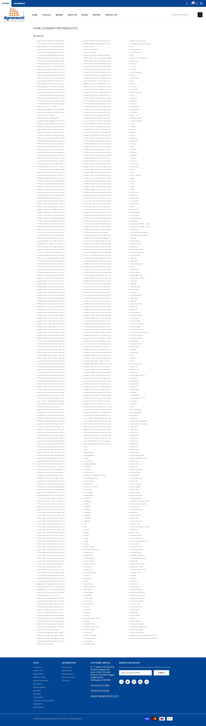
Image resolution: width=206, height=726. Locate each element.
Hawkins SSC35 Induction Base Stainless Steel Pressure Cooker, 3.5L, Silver (109, 318)
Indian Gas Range (136, 630)
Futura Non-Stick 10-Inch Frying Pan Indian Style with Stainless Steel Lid (109, 207)
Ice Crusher (87, 632)
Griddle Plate (134, 610)
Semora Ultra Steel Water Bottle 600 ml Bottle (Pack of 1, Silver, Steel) (107, 64)
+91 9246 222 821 (99, 690)
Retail (6, 3)
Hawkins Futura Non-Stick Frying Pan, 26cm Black (101, 221)
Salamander (134, 530)
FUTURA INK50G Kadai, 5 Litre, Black (96, 232)
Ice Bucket (87, 612)
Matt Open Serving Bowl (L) (139, 232)
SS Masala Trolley (136, 547)
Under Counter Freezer (137, 595)
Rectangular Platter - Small (140, 227)
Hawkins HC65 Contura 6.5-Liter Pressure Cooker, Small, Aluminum (106, 147)
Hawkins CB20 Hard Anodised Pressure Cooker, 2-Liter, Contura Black (107, 181)
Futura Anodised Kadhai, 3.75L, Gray (96, 347)
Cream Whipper (135, 487)
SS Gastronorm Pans (91, 478)
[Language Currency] (201, 3)
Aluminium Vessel (90, 572)
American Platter (136, 315)
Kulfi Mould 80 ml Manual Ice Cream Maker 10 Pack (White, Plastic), (60, 570)
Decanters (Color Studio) (138, 58)
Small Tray (134, 372)
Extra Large (134, 352)
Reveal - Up (134, 115)
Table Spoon (134, 427)
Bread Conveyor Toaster (138, 504)
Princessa (133, 149)
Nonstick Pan (88, 584)
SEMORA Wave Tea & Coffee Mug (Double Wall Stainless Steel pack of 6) (108, 61)
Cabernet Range (136, 118)
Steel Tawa (88, 590)
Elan (85, 527)
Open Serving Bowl (136, 264)
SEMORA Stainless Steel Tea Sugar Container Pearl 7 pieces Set (58, 452)
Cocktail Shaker (89, 630)
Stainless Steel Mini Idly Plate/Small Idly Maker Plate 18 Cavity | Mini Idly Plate (64, 269)
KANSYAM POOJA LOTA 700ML (47, 107)
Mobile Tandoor (135, 621)
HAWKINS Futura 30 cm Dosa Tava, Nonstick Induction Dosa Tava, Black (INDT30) (111, 264)
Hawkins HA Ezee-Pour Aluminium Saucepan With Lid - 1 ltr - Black (106, 98)
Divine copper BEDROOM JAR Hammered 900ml (53, 109)
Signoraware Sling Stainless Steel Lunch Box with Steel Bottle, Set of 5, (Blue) (63, 238)
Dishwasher (134, 512)
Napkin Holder (88, 495)
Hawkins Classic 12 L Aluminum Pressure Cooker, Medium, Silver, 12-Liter (108, 195)
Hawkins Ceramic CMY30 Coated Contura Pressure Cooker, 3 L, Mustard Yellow (110, 164)
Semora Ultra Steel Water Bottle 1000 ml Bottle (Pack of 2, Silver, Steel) (61, 438)
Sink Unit (133, 581)
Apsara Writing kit (90, 52)
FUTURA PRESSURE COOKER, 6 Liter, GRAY (97, 327)
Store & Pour (88, 601)
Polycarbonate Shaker (91, 627)
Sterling (133, 144)
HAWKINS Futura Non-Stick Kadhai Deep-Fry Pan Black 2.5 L (104, 218)
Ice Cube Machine (136, 510)
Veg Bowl (133, 238)
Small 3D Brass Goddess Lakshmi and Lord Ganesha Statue (57, 55)
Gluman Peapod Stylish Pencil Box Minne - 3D (52, 218)
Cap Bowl (133, 301)
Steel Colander (89, 587)
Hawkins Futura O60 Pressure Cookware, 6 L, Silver (100, 127)
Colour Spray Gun (136, 478)
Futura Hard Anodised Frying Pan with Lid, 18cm (100, 104)
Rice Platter (134, 378)
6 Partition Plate (136, 329)
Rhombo (86, 535)
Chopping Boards (89, 464)
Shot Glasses (134, 78)
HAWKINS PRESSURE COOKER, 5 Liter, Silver (98, 364)
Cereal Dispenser (89, 561)
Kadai (86, 581)
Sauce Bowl (134, 261)
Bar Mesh (87, 621)
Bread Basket (88, 484)
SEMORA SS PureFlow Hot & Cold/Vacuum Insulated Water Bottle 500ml (61, 275)
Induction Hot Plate (90, 487)
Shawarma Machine (137, 598)
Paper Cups (134, 461)
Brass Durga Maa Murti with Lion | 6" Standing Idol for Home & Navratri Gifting (64, 72)
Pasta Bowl (134, 229)
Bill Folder (87, 470)
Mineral (132, 129)
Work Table (134, 584)
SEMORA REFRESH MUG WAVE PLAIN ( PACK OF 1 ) (99, 44)
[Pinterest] (134, 682)
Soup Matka (88, 567)
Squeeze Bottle (89, 452)
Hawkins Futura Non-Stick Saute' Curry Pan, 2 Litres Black (103, 212)
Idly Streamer (135, 544)
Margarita (133, 98)
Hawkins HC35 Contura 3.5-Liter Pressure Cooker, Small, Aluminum (106, 169)
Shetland (133, 152)
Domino (132, 135)
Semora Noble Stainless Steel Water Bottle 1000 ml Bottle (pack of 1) (60, 455)
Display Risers (88, 552)
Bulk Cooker (134, 612)
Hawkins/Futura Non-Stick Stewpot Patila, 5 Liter (100, 335)
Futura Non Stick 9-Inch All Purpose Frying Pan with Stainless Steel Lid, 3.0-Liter (111, 284)
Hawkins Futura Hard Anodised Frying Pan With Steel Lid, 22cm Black (107, 249)
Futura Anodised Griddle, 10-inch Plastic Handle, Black (102, 101)
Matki (132, 189)
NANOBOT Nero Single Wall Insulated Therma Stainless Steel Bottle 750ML (62, 464)
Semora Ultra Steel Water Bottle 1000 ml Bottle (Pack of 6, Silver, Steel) (61, 432)
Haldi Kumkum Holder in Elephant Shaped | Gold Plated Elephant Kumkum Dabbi (64, 572)
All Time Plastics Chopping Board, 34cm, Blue (52, 398)
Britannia (133, 104)
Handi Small (134, 209)
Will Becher (134, 141)
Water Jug (133, 61)
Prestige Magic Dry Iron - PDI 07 (48, 595)
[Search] (186, 14)
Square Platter (135, 255)
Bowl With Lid (134, 204)
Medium (133, 358)
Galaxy (86, 532)
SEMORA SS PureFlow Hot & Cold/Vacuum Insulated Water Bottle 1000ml (61, 370)
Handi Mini (134, 292)
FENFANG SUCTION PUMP (45, 644)
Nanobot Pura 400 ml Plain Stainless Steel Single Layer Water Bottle (60, 481)
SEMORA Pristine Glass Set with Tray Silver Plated (147, 638)
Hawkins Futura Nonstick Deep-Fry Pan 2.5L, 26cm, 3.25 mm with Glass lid (109, 390)
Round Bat (133, 221)
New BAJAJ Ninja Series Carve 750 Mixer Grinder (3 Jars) (56, 392)
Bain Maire (134, 561)
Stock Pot (87, 575)
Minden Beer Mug (136, 92)
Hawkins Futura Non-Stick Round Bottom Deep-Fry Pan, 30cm (104, 289)
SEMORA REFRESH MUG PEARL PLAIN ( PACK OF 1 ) (100, 41)
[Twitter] (146, 682)
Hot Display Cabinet (137, 555)
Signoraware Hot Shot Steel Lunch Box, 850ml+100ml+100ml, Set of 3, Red (62, 461)
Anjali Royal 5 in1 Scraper (46, 115)
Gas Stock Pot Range (137, 632)
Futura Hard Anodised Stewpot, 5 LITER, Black (99, 241)
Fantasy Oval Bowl (136, 324)
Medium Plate (135, 272)
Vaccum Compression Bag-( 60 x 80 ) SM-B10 (52, 581)
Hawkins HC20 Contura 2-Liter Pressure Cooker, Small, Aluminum (106, 227)
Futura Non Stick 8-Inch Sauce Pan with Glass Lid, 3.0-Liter (104, 198)
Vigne (132, 169)
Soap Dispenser (89, 455)
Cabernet (133, 127)
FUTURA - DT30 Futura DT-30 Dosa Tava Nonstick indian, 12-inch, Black (108, 301)
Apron (86, 447)
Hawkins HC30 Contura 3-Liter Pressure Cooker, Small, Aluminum (106, 161)
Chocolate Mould (136, 498)
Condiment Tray (89, 624)
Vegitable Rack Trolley (138, 570)
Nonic (132, 81)
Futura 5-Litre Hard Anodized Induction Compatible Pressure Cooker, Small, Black (111, 338)
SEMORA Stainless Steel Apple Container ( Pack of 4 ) (55, 635)
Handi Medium (135, 212)
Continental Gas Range (138, 627)
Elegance (133, 132)
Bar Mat (86, 607)
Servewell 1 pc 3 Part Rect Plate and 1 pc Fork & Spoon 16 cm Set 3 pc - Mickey (63, 192)
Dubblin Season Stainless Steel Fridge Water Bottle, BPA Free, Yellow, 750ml (62, 201)
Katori (132, 184)
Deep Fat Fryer (135, 524)
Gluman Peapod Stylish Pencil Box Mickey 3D (52, 227)
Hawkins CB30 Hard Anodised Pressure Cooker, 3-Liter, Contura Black (107, 172)
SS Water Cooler (135, 552)
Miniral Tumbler (135, 175)
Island (132, 178)
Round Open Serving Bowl (138, 421)
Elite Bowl (133, 392)
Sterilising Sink (135, 587)
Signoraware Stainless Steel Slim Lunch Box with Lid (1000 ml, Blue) (60, 458)
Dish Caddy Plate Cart (91, 550)
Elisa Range (134, 167)
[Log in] (187, 3)
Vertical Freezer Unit (137, 538)
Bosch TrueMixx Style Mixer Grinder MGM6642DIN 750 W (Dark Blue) (60, 410)
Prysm (132, 172)
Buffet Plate (134, 438)
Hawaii (132, 95)
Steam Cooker (135, 615)
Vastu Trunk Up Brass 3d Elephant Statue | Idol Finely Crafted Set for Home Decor (65, 61)
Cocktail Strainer (89, 638)
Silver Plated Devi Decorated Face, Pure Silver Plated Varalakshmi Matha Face (64, 604)
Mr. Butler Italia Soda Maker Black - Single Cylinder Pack (56, 427)
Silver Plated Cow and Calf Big (47, 630)
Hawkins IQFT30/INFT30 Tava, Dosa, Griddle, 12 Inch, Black (103, 135)
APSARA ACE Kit (89, 47)
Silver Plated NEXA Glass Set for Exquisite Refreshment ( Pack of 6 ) (106, 441)
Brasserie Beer (134, 109)
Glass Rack (87, 595)
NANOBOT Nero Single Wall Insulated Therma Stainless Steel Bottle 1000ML (62, 484)
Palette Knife (134, 464)
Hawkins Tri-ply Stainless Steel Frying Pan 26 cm (100, 375)
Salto (132, 147)
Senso (132, 124)
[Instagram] (127, 682)
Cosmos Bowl (88, 641)
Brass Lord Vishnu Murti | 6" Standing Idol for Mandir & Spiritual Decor (61, 78)
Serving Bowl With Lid (137, 375)
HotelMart (19, 3)
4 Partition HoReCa (136, 335)
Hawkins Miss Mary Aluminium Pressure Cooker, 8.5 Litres (103, 115)
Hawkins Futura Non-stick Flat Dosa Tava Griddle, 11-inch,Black (105, 298)
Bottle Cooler (134, 532)
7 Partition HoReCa (136, 338)
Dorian (86, 538)
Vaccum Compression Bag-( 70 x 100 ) (50, 610)
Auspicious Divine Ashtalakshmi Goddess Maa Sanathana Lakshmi (60, 127)
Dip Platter (133, 307)
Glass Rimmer (88, 592)
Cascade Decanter (136, 49)
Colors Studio (134, 164)
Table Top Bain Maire (137, 592)
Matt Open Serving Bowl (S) (139, 235)
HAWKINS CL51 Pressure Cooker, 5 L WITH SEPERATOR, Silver (103, 149)
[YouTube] (140, 682)
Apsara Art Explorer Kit (91, 49)
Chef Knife (87, 467)
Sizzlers (86, 458)
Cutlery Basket (89, 481)
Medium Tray (134, 370)
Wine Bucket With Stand (92, 618)
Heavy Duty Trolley (136, 567)
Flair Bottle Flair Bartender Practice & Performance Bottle (103, 444)
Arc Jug (133, 67)
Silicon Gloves (134, 492)
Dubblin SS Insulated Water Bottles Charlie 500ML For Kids (57, 184)
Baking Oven (134, 518)
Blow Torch (133, 481)
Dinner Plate (134, 195)
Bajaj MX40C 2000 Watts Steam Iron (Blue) (98, 435)
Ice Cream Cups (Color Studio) (140, 44)
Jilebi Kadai (88, 578)
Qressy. (80, 719)
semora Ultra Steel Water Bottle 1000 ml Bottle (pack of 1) (103, 69)
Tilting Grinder (135, 515)
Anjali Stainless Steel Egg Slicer (48, 118)
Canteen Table (135, 572)
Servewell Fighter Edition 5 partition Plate (51, 195)
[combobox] (184, 14)
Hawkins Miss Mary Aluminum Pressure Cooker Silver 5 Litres (104, 144)
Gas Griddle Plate (136, 607)
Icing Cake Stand (136, 495)
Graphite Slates (135, 244)
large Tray (134, 367)
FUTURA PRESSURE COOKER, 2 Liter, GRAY (97, 124)
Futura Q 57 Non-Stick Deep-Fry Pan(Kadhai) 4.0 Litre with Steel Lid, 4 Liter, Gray (111, 201)
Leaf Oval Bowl (135, 327)
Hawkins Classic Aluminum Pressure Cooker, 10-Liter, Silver (103, 167)
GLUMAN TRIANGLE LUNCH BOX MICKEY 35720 (52, 221)
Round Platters (135, 241)
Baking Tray (134, 490)
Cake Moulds (134, 475)
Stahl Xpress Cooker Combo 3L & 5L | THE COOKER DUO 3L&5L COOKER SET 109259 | (111, 421)
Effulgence (133, 138)
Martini (132, 84)
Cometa (133, 158)
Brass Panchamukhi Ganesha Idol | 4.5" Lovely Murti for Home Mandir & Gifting (64, 69)
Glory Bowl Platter (136, 304)
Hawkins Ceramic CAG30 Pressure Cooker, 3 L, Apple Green (103, 152)
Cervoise (133, 69)
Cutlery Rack (88, 598)
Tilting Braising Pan (137, 601)
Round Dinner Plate (136, 252)
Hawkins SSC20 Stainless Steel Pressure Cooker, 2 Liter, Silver (104, 307)
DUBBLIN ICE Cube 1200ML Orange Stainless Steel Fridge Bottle (58, 187)
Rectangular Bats (136, 249)
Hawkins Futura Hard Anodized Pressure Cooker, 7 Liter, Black (104, 229)
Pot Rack (133, 578)
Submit (161, 673)
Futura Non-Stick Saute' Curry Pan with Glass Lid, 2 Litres (103, 209)
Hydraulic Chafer (89, 564)
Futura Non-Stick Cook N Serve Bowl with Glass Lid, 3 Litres (103, 378)
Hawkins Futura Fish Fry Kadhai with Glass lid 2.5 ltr (101, 292)
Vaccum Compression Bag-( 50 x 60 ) (50, 567)
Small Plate (134, 192)
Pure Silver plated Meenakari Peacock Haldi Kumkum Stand (57, 52)
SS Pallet (133, 575)
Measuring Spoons (136, 470)
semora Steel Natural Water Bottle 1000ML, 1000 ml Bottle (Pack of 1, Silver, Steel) (111, 67)
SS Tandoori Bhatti (136, 550)
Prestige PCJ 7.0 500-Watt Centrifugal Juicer (52, 412)
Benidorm (133, 101)
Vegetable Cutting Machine (139, 501)
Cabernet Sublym (136, 121)
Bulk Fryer (133, 618)
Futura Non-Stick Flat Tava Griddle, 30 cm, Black (100, 132)
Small (132, 361)
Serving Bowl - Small (137, 278)
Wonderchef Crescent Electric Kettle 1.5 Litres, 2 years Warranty (58, 378)
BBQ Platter (134, 309)
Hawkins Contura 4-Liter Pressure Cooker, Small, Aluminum (104, 187)
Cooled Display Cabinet (138, 558)
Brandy (132, 75)
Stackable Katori (136, 295)
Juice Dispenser (89, 558)
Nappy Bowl (134, 298)
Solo (85, 524)
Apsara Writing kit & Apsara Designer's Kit (98, 55)
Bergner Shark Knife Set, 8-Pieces (48, 407)
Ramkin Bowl (134, 347)
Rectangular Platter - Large (140, 224)
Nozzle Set (133, 467)
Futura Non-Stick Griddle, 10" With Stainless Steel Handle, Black (105, 269)
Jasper (86, 541)
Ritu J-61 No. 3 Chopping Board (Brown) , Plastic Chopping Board (59, 401)
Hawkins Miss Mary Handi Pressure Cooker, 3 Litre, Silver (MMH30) (106, 321)
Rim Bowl (133, 349)
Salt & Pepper (88, 492)
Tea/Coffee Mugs (136, 72)
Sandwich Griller (136, 535)
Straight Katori (135, 344)
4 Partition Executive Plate (139, 332)
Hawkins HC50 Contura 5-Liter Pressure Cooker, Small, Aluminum (106, 367)
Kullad (132, 187)
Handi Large (134, 215)
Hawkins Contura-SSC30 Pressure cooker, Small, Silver (102, 352)
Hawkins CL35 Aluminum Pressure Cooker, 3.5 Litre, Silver (103, 192)
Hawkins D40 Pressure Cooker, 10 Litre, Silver (98, 361)
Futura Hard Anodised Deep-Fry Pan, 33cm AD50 (100, 258)
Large (132, 355)
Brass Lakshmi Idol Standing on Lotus (50, 84)
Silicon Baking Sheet (137, 455)
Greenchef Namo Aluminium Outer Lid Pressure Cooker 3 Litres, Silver (60, 578)
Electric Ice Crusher (90, 635)
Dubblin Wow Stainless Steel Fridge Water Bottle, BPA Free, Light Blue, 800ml (62, 189)
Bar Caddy (87, 610)
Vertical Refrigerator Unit (138, 541)
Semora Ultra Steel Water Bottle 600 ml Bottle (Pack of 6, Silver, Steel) (61, 444)
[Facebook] (121, 682)
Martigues (133, 89)
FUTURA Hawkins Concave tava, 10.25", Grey (98, 141)
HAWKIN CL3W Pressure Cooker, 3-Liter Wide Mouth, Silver (103, 281)
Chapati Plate (135, 604)
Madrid (86, 530)
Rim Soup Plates (135, 410)
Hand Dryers (88, 461)
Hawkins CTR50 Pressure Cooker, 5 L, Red (97, 329)
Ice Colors (133, 161)
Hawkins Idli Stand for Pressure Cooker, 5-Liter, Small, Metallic (105, 112)
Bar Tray (87, 615)
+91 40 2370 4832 (100, 685)
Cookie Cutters (135, 472)
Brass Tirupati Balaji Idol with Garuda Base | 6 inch (54, 75)
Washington (134, 107)
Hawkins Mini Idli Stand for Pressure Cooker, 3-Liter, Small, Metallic (106, 109)
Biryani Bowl (134, 341)
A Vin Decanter (135, 52)
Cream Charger (135, 484)
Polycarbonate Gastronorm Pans (95, 475)
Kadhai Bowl (134, 390)
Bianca (86, 544)
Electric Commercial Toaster (139, 527)
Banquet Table (89, 547)
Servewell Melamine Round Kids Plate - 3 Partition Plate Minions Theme (61, 198)
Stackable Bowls (89, 644)
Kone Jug (133, 64)
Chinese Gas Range (137, 624)
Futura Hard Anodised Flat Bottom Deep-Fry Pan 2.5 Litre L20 (104, 252)
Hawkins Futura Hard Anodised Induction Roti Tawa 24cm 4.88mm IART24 (109, 267)
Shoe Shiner (88, 490)
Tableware (87, 498)
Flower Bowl (134, 387)
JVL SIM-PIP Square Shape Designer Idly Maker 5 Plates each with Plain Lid (62, 169)
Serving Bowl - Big (136, 275)
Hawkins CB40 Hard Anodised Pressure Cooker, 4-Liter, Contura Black (107, 158)
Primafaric (134, 112)
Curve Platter (134, 318)
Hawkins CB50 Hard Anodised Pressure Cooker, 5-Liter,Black (104, 372)
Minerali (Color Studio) (138, 41)
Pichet (132, 55)
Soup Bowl (133, 258)
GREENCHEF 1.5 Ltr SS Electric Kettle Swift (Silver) (53, 590)
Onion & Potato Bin (136, 590)
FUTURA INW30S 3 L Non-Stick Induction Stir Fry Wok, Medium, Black (107, 272)
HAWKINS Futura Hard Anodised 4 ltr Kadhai (99, 215)
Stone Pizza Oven (136, 521)
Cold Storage (134, 507)
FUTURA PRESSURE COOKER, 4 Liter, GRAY (97, 118)
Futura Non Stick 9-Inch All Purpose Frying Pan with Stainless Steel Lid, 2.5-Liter (111, 287)
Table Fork (133, 430)
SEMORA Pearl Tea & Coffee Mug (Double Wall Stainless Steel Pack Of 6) (108, 58)
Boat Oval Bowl (135, 321)
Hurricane (133, 87)
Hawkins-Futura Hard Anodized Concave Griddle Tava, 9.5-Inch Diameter (109, 138)
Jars (131, 47)
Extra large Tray (135, 364)
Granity (133, 181)
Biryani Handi (88, 570)
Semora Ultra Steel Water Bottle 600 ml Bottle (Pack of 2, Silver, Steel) (61, 435)
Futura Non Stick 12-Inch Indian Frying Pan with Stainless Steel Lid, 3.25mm (110, 204)
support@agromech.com (104, 695)
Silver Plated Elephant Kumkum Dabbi (50, 632)
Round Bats (134, 247)
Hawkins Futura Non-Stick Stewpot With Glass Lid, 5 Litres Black (105, 235)
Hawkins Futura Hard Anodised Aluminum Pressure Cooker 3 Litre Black (108, 175)
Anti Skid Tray (89, 472)
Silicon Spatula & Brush (138, 458)
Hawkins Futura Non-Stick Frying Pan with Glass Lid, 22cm (104, 387)
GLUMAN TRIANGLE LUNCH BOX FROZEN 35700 (52, 224)
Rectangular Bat (136, 218)
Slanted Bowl (134, 395)
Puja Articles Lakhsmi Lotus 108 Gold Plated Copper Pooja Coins (58, 67)
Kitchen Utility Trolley (137, 564)
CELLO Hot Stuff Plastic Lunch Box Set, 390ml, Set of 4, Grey (57, 232)
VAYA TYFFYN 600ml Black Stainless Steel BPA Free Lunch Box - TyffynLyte (62, 261)
